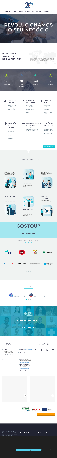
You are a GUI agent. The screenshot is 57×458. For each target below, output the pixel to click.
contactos (39, 11)
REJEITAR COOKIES (36, 449)
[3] (28, 271)
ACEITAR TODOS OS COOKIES (23, 449)
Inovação (27, 11)
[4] (30, 271)
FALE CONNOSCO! (28, 234)
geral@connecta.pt (28, 349)
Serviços (21, 11)
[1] (25, 271)
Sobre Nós (14, 11)
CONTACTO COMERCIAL (48, 146)
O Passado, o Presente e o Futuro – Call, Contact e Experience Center (20, 294)
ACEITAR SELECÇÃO (47, 449)
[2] (26, 271)
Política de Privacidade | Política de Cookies (45, 414)
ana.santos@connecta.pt (24, 362)
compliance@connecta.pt (24, 368)
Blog (33, 11)
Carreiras (46, 11)
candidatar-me (28, 328)
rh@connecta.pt (23, 357)
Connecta (7, 11)
